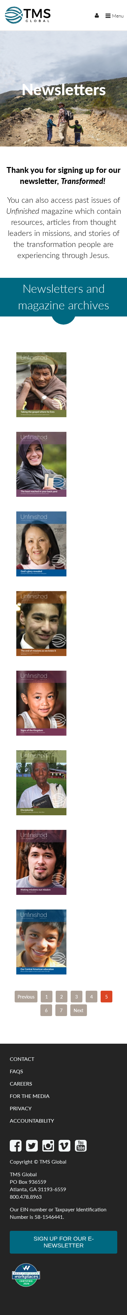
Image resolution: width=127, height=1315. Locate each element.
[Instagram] (48, 1148)
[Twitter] (32, 1148)
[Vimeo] (65, 1148)
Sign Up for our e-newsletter (64, 1242)
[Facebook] (16, 1148)
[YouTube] (81, 1148)
